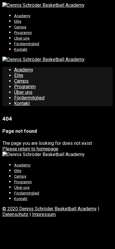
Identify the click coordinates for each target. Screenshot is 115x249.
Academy (22, 16)
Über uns (21, 38)
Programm (23, 32)
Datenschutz (15, 214)
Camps (20, 27)
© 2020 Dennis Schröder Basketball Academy (49, 209)
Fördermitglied (26, 44)
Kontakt (20, 49)
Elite (17, 21)
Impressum (44, 214)
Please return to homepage (30, 149)
